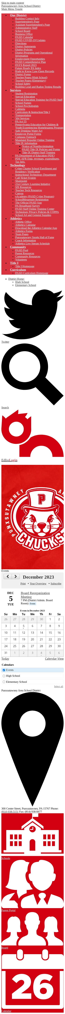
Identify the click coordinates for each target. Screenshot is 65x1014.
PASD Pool (21, 250)
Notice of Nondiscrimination (37, 146)
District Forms (23, 74)
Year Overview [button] (38, 583)
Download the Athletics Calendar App (36, 228)
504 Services (22, 118)
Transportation (23, 115)
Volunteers (21, 259)
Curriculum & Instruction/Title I (32, 112)
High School (22, 282)
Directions (21, 43)
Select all (58, 686)
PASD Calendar (24, 37)
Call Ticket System (25, 177)
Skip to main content (12, 2)
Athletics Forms (24, 231)
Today (5, 659)
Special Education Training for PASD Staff (38, 99)
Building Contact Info (27, 18)
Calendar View (54, 659)
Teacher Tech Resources (28, 190)
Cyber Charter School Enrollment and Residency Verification (36, 170)
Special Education (25, 96)
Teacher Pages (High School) (31, 77)
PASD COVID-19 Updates (30, 40)
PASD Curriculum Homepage (31, 273)
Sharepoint (21, 180)
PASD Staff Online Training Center (34, 208)
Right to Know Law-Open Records (34, 71)
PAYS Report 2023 (26, 65)
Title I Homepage (24, 266)
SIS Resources (23, 187)
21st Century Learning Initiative (32, 184)
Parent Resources (24, 253)
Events (10, 669)
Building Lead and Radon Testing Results (38, 86)
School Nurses (23, 102)
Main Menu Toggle (12, 9)
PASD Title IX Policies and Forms (41, 149)
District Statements (25, 46)
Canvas (19, 193)
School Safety (23, 83)
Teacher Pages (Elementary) (30, 80)
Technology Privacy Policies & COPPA (37, 212)
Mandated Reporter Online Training (34, 140)
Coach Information (25, 240)
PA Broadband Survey (27, 205)
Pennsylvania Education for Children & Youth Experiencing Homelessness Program (39, 126)
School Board (22, 30)
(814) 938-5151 (10, 811)
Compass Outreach (25, 137)
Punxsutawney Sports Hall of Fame (34, 237)
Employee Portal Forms (28, 133)
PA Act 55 (21, 121)
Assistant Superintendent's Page (32, 24)
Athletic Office (23, 221)
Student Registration (26, 93)
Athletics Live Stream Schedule (32, 243)
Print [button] (23, 583)
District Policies (23, 49)
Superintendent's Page (27, 21)
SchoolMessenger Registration (32, 199)
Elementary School (25, 285)
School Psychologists (26, 105)
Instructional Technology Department (35, 174)
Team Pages (21, 234)
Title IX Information (26, 143)
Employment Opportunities (30, 58)
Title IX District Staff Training (38, 152)
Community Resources (27, 256)
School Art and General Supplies (33, 215)
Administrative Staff (26, 27)
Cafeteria (20, 109)
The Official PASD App (28, 202)
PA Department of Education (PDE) (35, 155)
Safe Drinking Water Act (28, 130)
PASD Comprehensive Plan (30, 62)
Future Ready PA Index (28, 68)
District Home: (16, 278)
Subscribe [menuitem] (56, 583)
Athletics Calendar (25, 224)
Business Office (24, 34)
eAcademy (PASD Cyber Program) (34, 196)
